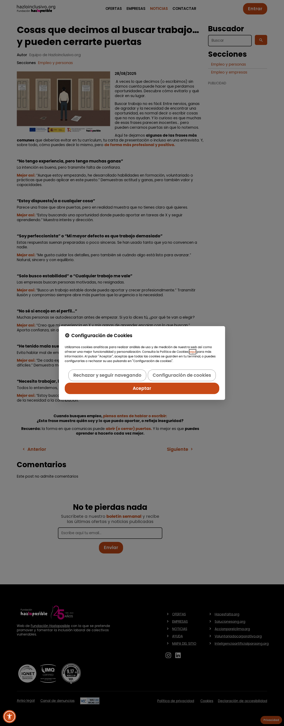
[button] (9, 716)
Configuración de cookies (182, 375)
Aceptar (142, 388)
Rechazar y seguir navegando (107, 375)
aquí (192, 351)
